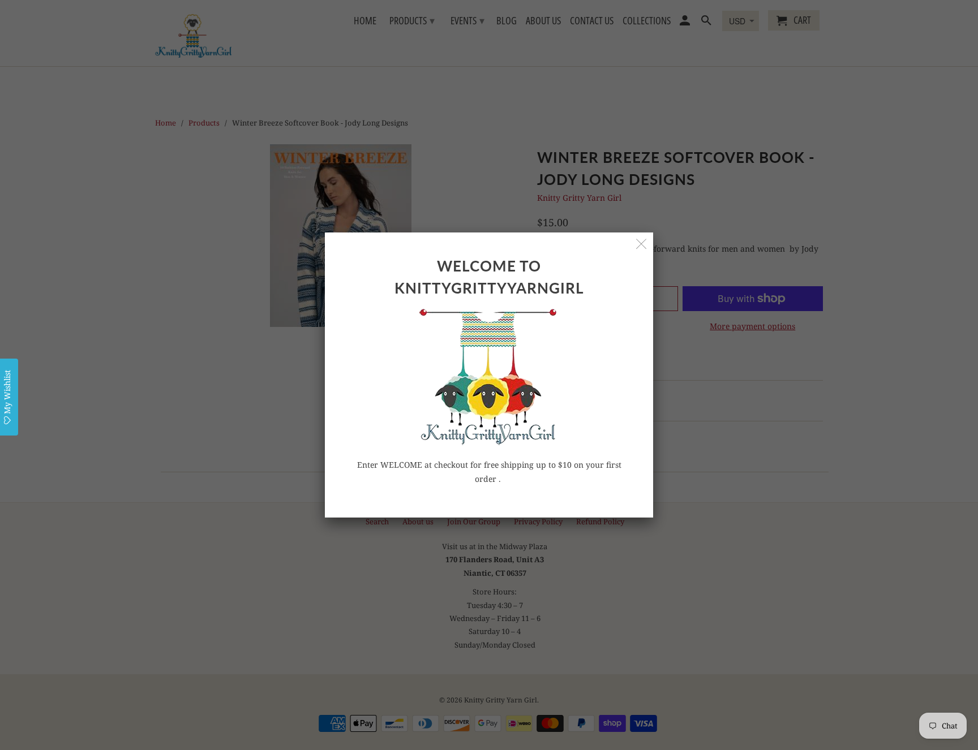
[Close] (641, 244)
